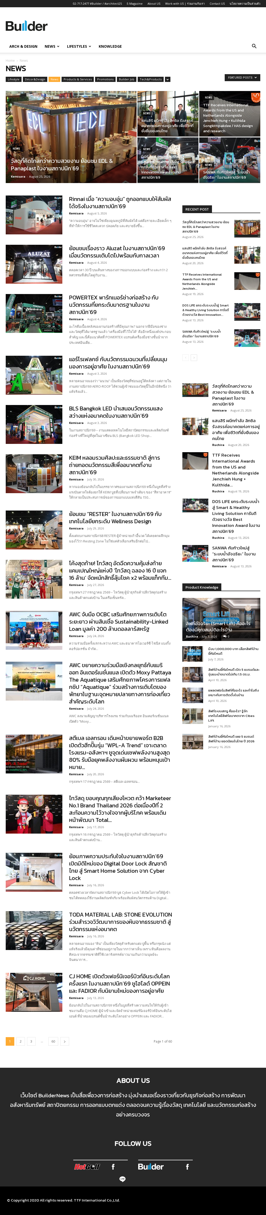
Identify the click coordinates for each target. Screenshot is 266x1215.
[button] (254, 47)
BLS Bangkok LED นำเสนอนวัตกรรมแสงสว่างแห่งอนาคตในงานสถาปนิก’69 (116, 412)
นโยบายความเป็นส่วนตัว (245, 3)
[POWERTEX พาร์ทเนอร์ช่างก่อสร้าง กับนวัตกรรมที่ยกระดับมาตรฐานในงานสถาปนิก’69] (34, 313)
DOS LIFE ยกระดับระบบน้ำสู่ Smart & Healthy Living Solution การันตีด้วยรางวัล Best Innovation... (205, 310)
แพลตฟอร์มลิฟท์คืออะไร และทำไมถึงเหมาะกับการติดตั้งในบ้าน (233, 692)
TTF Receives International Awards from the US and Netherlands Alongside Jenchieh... (202, 281)
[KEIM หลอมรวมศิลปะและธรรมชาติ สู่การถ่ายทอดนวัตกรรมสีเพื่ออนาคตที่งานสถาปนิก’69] (34, 473)
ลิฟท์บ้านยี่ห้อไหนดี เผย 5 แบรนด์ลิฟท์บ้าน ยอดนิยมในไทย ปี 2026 (231, 739)
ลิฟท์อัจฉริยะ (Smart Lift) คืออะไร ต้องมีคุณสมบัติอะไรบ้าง (218, 626)
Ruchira (218, 445)
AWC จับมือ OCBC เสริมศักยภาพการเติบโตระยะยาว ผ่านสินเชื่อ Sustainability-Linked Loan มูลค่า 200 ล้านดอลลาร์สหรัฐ (118, 621)
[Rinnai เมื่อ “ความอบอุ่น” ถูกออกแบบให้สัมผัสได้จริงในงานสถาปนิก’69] (34, 214)
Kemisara (18, 176)
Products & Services (78, 79)
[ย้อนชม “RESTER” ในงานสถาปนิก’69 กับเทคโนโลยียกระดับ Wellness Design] (34, 530)
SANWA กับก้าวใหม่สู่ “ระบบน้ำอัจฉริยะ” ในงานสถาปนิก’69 (201, 334)
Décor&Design (35, 79)
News (54, 79)
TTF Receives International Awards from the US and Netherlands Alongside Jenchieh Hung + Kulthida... (235, 470)
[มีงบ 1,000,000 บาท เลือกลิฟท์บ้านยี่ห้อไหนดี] (192, 654)
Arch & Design (23, 46)
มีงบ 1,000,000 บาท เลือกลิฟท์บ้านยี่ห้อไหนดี (233, 651)
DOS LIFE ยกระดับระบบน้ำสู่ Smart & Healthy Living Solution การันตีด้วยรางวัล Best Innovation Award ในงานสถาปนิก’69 (236, 516)
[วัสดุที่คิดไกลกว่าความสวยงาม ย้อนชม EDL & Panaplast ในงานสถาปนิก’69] (71, 147)
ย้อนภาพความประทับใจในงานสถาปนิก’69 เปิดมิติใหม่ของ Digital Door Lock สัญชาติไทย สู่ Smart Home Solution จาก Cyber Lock (118, 867)
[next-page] (64, 1041)
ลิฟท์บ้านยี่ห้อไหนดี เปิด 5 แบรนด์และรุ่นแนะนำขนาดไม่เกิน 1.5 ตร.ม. (233, 672)
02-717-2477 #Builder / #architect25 (97, 3)
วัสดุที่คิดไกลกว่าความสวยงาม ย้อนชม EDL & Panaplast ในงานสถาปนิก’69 (205, 227)
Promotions (105, 79)
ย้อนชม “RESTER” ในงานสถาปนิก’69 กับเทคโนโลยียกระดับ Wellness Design (115, 518)
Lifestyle (13, 79)
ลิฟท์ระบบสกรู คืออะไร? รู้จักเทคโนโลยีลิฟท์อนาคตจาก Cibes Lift (231, 716)
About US (154, 3)
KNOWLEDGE (110, 46)
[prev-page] (185, 357)
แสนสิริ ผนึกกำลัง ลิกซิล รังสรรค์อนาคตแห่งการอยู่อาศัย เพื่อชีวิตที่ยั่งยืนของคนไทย (205, 253)
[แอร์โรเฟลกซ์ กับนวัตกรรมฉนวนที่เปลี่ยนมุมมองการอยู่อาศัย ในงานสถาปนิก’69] (34, 375)
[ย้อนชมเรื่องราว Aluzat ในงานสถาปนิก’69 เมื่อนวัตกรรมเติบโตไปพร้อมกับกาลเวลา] (34, 264)
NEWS (50, 46)
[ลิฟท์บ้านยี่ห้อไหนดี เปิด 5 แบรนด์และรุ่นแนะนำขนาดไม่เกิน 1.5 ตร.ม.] (192, 674)
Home (10, 60)
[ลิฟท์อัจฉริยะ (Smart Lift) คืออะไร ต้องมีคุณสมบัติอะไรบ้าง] (221, 619)
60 (53, 1041)
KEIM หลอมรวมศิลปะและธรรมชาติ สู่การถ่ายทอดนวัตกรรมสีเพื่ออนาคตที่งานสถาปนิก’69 (114, 465)
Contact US (217, 3)
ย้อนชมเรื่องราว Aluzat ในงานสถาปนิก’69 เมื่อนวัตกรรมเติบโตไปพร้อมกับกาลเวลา (117, 252)
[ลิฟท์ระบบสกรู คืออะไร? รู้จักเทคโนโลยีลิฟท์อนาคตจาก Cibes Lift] (192, 716)
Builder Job (126, 79)
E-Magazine (135, 3)
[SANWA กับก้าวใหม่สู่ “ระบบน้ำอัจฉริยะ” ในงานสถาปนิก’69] (229, 160)
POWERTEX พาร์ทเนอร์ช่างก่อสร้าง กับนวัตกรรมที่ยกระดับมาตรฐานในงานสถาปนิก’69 (113, 304)
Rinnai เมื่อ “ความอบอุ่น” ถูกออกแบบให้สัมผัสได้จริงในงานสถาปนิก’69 (120, 203)
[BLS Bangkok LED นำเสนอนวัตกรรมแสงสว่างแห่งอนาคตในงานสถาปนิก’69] (34, 424)
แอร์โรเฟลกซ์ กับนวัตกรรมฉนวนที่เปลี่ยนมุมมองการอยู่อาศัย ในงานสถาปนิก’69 (118, 363)
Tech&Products (151, 79)
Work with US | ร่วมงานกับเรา (185, 3)
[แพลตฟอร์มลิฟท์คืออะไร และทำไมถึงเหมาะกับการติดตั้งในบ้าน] (192, 695)
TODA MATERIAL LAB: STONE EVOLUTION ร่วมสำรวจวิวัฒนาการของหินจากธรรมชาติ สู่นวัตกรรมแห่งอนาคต (120, 921)
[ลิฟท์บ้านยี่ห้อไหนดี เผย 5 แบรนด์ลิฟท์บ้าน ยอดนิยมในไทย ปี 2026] (192, 741)
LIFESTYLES (77, 46)
